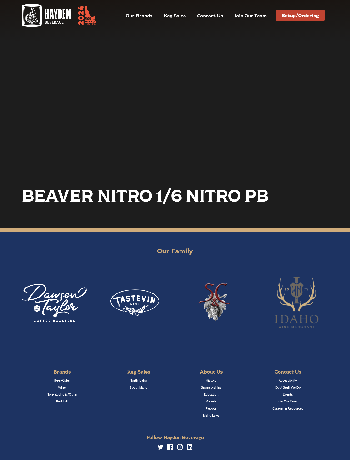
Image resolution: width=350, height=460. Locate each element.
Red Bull (62, 401)
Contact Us (210, 15)
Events (288, 394)
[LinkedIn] (190, 448)
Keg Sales (175, 15)
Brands (62, 372)
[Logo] (47, 15)
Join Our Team (251, 15)
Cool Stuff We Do (288, 387)
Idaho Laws (211, 415)
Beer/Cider (62, 380)
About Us (211, 372)
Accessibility (288, 380)
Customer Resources (287, 408)
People (211, 408)
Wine (62, 387)
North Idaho (138, 380)
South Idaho (139, 387)
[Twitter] (160, 447)
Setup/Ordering (300, 15)
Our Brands (139, 15)
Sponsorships (211, 387)
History (211, 380)
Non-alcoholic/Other (62, 394)
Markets (211, 401)
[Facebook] (170, 448)
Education (211, 394)
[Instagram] (180, 448)
